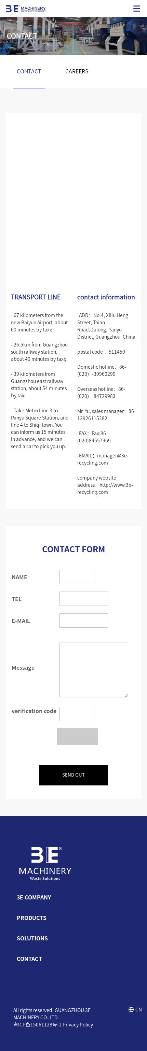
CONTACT (29, 71)
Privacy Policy (78, 1024)
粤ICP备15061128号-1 (37, 1024)
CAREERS (76, 71)
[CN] (131, 1010)
